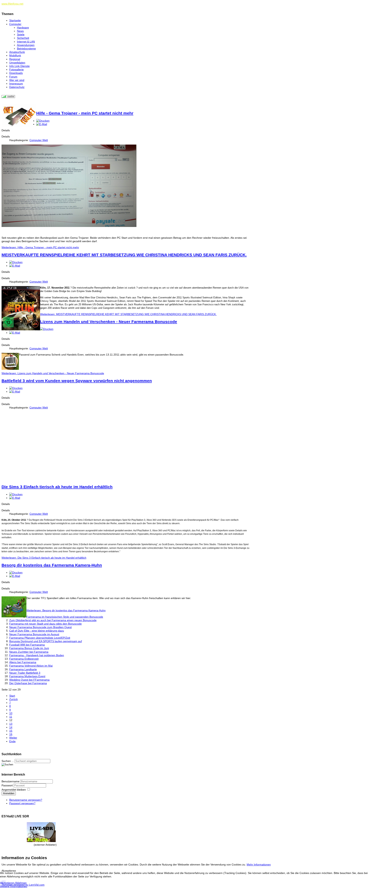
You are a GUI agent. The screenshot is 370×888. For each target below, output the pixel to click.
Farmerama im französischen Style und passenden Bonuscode (64, 616)
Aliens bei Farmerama (22, 662)
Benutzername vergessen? (25, 799)
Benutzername (10, 781)
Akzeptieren (7, 882)
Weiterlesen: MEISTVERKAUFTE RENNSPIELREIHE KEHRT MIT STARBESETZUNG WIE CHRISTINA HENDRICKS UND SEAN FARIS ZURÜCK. (128, 314)
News (20, 31)
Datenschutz (16, 87)
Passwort (7, 785)
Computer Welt (38, 140)
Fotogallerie (16, 69)
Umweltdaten (17, 62)
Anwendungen (25, 45)
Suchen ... (8, 760)
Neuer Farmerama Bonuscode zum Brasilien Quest (40, 627)
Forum (13, 76)
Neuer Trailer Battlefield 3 (24, 672)
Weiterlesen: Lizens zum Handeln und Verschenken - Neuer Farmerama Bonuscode (53, 373)
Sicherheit (23, 37)
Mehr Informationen (259, 864)
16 (10, 734)
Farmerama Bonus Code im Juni (29, 648)
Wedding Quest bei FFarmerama (29, 679)
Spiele (20, 34)
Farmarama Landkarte (23, 669)
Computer (15, 24)
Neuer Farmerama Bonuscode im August (34, 634)
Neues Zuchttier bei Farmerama (28, 651)
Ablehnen (21, 882)
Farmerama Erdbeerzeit (24, 658)
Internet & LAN (26, 41)
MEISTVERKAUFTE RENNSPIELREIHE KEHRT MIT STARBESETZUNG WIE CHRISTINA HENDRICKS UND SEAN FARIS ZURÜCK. (124, 255)
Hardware (23, 27)
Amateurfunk (17, 52)
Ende (12, 741)
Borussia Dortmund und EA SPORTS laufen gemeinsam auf (45, 641)
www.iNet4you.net (12, 3)
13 (10, 723)
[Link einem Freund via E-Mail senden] (41, 124)
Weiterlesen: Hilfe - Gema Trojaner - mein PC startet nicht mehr (40, 247)
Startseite (15, 20)
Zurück (13, 699)
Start (12, 695)
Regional (14, 59)
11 (10, 716)
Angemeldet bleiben (14, 789)
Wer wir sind (16, 80)
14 (10, 727)
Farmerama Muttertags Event (27, 676)
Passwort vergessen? (22, 803)
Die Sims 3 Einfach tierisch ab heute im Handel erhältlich (57, 487)
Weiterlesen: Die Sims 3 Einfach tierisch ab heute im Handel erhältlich (44, 557)
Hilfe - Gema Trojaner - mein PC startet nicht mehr (84, 113)
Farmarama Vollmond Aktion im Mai (31, 665)
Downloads (16, 72)
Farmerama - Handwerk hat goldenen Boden (36, 655)
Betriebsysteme (26, 48)
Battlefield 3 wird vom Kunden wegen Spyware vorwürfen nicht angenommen (77, 380)
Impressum (16, 83)
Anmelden (8, 793)
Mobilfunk (15, 55)
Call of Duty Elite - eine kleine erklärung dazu (36, 630)
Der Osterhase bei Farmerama (28, 683)
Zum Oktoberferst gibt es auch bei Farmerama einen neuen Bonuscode (53, 620)
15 (10, 730)
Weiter (13, 737)
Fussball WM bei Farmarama (27, 644)
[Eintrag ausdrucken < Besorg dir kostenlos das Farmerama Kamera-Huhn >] (16, 572)
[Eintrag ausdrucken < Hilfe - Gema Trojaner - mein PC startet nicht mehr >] (43, 120)
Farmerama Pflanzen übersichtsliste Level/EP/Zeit (39, 637)
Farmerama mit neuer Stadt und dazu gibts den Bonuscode (45, 623)
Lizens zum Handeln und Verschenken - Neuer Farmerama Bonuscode (108, 321)
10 (10, 713)
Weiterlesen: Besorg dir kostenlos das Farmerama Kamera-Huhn (66, 610)
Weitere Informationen (13, 886)
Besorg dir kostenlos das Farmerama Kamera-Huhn (52, 565)
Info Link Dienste (19, 66)
